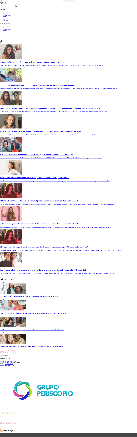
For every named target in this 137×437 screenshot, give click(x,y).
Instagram (5, 20)
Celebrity (5, 12)
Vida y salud (6, 13)
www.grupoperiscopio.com (7, 365)
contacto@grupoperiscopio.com (8, 361)
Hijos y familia (7, 15)
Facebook (5, 19)
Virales (5, 16)
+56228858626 (9, 364)
